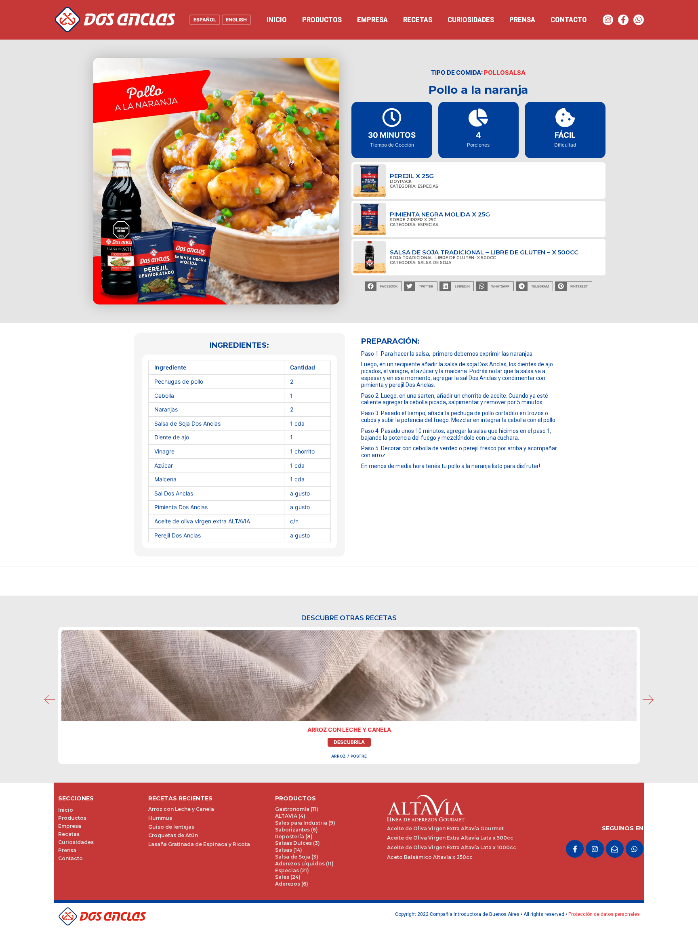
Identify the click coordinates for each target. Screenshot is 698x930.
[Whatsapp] (638, 20)
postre (359, 756)
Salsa (515, 72)
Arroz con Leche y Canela (349, 729)
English (236, 20)
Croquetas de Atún (173, 835)
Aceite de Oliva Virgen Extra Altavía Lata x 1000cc (451, 847)
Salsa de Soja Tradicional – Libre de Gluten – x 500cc (484, 252)
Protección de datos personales (604, 914)
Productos (322, 19)
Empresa (372, 19)
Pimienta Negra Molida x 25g (440, 214)
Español (204, 20)
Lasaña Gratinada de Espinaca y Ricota (199, 844)
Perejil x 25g (412, 176)
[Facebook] (623, 20)
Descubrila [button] (349, 742)
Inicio (277, 19)
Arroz (338, 756)
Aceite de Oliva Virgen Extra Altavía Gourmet (445, 828)
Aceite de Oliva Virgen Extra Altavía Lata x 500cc (450, 838)
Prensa (522, 19)
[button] (383, 286)
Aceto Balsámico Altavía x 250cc (430, 857)
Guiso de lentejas (171, 827)
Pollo (494, 72)
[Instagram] (608, 20)
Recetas (417, 19)
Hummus (160, 818)
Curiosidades (471, 19)
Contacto (569, 19)
